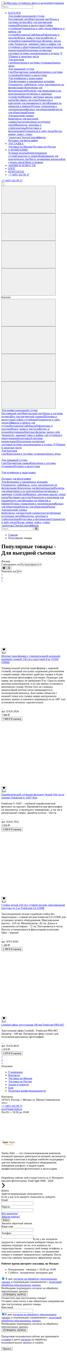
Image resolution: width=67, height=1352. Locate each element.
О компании (15, 1072)
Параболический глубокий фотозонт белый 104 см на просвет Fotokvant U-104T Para (32, 796)
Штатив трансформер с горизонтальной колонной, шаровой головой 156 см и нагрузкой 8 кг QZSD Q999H (31, 659)
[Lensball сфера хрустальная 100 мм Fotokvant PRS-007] (33, 1014)
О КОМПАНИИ (18, 149)
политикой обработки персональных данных (31, 1283)
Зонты (25, 137)
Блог (11, 1087)
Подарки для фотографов (23, 140)
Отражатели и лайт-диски (36, 28)
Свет (11, 62)
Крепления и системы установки (33, 62)
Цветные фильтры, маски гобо (42, 432)
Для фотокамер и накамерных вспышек (31, 81)
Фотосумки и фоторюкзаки (35, 519)
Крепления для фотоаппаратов (25, 89)
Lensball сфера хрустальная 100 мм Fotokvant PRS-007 (32, 1024)
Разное (30, 112)
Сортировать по (10, 564)
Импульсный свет (39, 19)
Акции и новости (18, 1084)
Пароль (5, 1206)
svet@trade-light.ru (11, 1109)
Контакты (14, 1075)
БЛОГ (11, 168)
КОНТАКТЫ (16, 171)
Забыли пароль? (10, 1216)
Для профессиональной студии (26, 16)
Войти (6, 1220)
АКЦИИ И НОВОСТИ (22, 165)
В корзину (12, 719)
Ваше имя (7, 1226)
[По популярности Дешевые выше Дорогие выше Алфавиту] (31, 564)
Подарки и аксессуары (33, 75)
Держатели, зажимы (26, 44)
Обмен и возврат (33, 162)
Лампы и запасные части (24, 56)
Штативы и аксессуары (30, 25)
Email (4, 1200)
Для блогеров (16, 59)
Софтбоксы (36, 34)
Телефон (6, 1233)
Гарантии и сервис (27, 156)
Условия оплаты (17, 152)
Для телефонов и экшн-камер (25, 78)
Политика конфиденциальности (27, 1090)
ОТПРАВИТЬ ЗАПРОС (14, 1294)
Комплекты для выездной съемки (21, 512)
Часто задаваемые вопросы (45, 159)
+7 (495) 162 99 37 (18, 174)
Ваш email (7, 1307)
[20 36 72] (19, 571)
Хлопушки (45, 47)
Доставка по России (44, 146)
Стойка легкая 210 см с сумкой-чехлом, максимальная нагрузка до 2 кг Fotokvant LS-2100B (33, 906)
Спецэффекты (37, 137)
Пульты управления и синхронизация (33, 503)
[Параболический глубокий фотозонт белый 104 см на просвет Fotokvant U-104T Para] (33, 784)
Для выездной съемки (21, 115)
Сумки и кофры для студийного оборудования (34, 46)
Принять (7, 1349)
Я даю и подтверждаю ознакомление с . (31, 1281)
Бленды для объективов (33, 506)
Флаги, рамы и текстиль (32, 37)
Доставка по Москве (20, 146)
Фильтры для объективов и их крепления (32, 490)
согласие (26, 1339)
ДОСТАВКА (16, 143)
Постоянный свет (18, 19)
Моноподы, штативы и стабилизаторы (24, 126)
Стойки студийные (26, 419)
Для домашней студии (21, 68)
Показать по (8, 571)
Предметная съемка (25, 72)
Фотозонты (23, 34)
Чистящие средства (26, 100)
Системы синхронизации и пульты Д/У (34, 444)
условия (6, 1339)
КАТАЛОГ (14, 12)
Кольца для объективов (40, 109)
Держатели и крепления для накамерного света (30, 102)
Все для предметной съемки (27, 416)
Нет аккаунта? (9, 1213)
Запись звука (53, 453)
